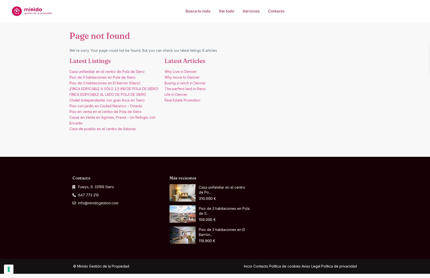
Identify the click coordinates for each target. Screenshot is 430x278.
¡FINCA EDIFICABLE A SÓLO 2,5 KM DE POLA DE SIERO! (113, 89)
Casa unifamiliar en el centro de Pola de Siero (107, 71)
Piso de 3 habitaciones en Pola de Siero (102, 77)
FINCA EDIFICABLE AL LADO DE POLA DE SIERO (107, 94)
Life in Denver (175, 94)
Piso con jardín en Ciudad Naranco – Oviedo (105, 106)
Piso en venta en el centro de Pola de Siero (105, 112)
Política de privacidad (339, 266)
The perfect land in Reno (185, 89)
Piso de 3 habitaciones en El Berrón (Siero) (104, 83)
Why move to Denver (182, 77)
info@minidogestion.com (98, 203)
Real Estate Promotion (182, 100)
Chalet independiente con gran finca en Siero (107, 100)
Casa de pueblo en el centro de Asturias (102, 129)
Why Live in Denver (180, 71)
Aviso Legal (311, 266)
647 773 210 (88, 195)
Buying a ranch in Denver (185, 83)
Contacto (276, 11)
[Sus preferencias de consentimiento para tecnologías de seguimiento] (8, 269)
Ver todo (226, 11)
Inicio (248, 266)
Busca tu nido (198, 11)
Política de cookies (285, 266)
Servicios (251, 11)
